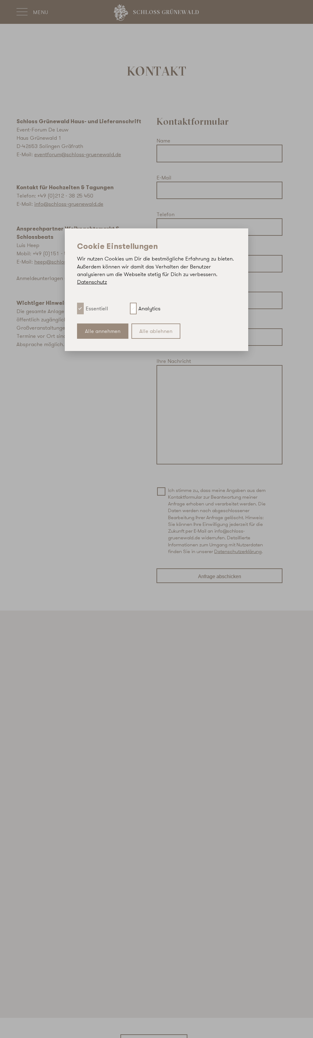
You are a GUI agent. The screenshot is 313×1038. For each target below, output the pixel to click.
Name (163, 140)
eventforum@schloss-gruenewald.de (77, 154)
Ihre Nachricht (173, 360)
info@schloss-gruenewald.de (68, 203)
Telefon (165, 214)
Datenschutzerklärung (238, 551)
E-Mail (163, 177)
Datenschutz (92, 281)
